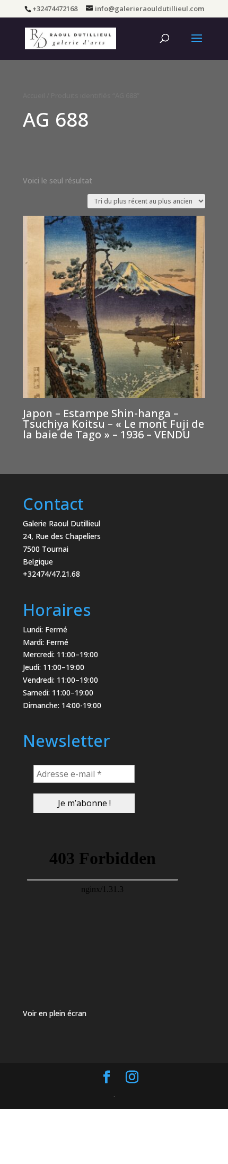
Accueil (34, 95)
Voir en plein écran (54, 1013)
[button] (205, 15)
